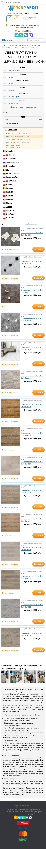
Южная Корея (14, 96)
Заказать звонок (17, 20)
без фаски (12, 90)
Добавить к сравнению (10, 249)
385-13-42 (14, 13)
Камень (11, 70)
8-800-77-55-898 (30, 13)
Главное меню (12, 2)
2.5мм (11, 77)
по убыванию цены (31, 224)
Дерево (17, 70)
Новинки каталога (11, 124)
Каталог (9, 40)
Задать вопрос (9, 20)
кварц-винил (13, 103)
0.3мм (11, 83)
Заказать (38, 249)
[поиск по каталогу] (41, 40)
